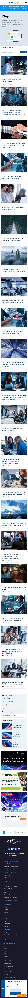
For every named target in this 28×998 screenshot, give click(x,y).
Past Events (7, 926)
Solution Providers (9, 864)
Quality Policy (8, 971)
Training (6, 937)
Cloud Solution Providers (11, 866)
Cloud (5, 698)
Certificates (7, 905)
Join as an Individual (10, 872)
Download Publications (10, 884)
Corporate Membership (11, 861)
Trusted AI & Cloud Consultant (13, 895)
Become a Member (9, 869)
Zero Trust (6, 702)
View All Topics (8, 889)
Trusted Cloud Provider (10, 900)
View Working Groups (10, 886)
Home (2, 47)
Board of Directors (9, 977)
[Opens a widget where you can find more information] (22, 995)
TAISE (6, 907)
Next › (18, 832)
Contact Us (7, 963)
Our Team (7, 975)
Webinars (7, 924)
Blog (5, 932)
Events (6, 918)
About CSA (7, 961)
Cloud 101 (7, 940)
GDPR (6, 956)
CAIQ (5, 951)
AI (3, 705)
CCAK (6, 912)
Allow (15, 994)
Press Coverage (8, 969)
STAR (6, 954)
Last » (23, 832)
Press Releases (8, 966)
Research (7, 881)
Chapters (7, 875)
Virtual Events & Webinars (11, 935)
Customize (15, 990)
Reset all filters (5, 708)
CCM (5, 949)
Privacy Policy (9, 986)
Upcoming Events (9, 921)
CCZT (6, 915)
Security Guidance (9, 946)
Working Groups (9, 878)
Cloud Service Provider (10, 897)
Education (7, 930)
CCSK (6, 910)
